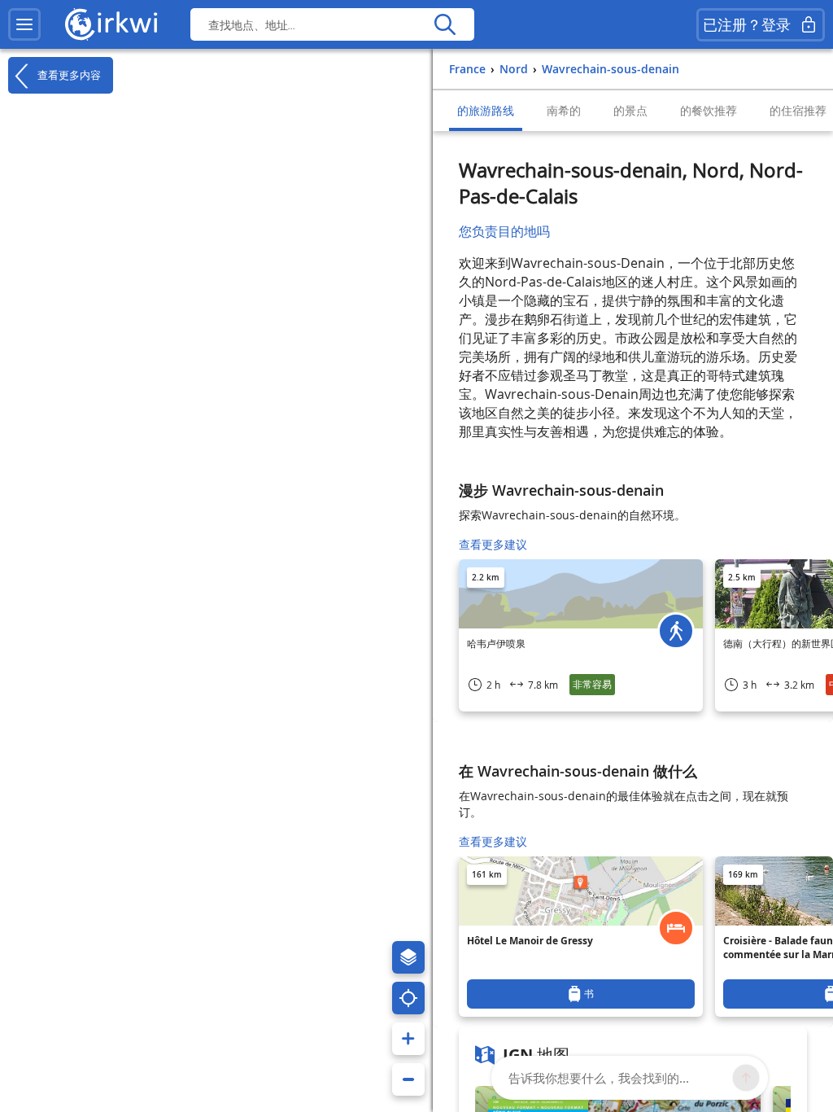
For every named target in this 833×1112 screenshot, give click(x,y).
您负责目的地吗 (504, 231)
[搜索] (444, 24)
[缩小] (408, 1079)
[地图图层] (408, 957)
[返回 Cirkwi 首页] (111, 24)
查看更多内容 (67, 74)
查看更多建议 (493, 544)
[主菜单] (24, 24)
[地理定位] (408, 998)
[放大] (408, 1038)
